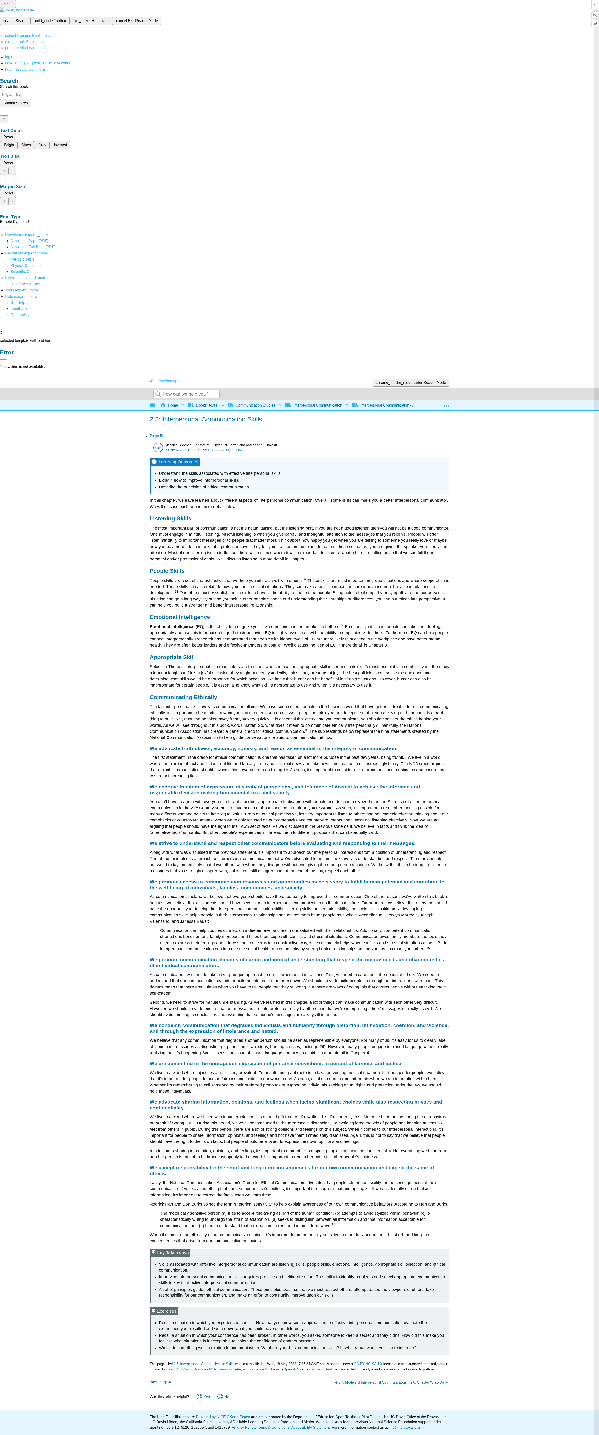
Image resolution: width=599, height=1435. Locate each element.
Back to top (158, 1382)
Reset (8, 137)
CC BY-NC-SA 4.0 (368, 1364)
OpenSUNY (234, 450)
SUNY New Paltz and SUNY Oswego (193, 450)
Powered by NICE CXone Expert (223, 1417)
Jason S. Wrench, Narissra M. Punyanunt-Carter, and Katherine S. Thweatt (224, 1369)
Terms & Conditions (273, 1427)
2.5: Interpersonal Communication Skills (204, 1364)
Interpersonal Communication (317, 405)
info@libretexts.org (404, 1427)
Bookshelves (207, 405)
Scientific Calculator (27, 272)
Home (173, 405)
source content (320, 1369)
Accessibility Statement (310, 1427)
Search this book (14, 87)
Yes (207, 1397)
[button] (19, 309)
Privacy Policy (243, 1427)
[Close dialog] (3, 359)
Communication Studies (255, 405)
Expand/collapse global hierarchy (155, 405)
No (226, 1397)
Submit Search (15, 103)
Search (158, 394)
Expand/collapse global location (446, 403)
